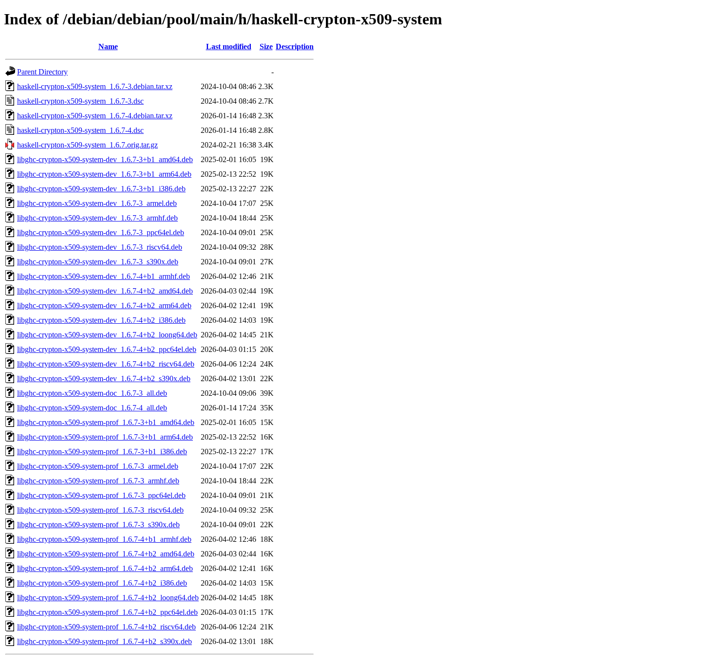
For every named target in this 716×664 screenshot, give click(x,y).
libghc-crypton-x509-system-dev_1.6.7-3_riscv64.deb (99, 247)
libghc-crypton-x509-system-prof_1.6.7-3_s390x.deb (98, 524)
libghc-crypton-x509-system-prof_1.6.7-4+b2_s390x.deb (104, 641)
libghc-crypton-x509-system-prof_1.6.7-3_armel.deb (97, 466)
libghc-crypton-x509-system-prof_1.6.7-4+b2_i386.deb (102, 583)
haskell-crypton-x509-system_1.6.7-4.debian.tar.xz (94, 115)
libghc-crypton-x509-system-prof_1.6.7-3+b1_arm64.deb (105, 437)
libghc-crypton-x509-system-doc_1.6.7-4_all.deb (92, 408)
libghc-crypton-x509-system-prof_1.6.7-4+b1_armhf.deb (104, 539)
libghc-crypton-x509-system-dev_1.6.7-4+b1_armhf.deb (103, 276)
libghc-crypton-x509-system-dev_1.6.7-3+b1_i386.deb (101, 188)
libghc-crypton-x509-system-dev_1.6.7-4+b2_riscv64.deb (105, 364)
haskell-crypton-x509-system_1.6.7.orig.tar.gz (87, 145)
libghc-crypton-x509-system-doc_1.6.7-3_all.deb (92, 393)
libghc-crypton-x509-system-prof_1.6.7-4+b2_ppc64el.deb (107, 612)
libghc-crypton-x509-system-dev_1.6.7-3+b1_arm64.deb (104, 174)
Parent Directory (42, 72)
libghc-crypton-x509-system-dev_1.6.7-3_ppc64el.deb (100, 232)
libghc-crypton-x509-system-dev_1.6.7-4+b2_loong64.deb (107, 335)
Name (108, 46)
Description (295, 46)
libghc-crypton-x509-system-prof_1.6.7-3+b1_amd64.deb (105, 422)
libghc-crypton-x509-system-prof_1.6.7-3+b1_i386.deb (102, 451)
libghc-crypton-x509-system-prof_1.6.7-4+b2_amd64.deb (105, 554)
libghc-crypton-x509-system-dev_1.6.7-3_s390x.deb (97, 262)
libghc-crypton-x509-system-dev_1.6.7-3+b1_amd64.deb (105, 159)
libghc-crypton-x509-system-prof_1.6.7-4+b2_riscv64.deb (106, 627)
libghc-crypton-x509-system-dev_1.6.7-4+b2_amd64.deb (105, 291)
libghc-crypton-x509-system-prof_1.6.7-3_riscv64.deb (100, 510)
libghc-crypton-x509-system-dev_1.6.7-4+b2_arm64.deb (104, 305)
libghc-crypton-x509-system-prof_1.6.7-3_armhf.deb (98, 481)
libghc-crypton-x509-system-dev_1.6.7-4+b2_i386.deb (101, 320)
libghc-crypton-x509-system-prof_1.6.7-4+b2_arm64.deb (105, 568)
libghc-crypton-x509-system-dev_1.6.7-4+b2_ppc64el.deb (106, 349)
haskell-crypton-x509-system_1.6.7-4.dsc (80, 130)
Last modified (228, 46)
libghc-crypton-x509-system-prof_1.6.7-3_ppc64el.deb (101, 495)
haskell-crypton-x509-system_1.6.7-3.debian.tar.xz (94, 86)
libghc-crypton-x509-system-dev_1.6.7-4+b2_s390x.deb (103, 378)
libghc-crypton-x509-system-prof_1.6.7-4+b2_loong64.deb (108, 597)
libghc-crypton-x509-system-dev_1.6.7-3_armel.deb (97, 203)
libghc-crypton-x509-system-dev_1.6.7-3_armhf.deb (97, 218)
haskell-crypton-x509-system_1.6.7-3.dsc (80, 101)
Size (266, 46)
